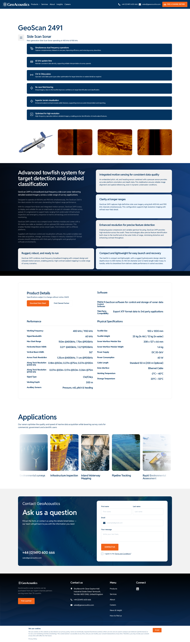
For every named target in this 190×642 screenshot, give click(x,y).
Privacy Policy (32, 639)
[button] (157, 452)
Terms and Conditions (123, 554)
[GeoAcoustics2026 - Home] (16, 4)
